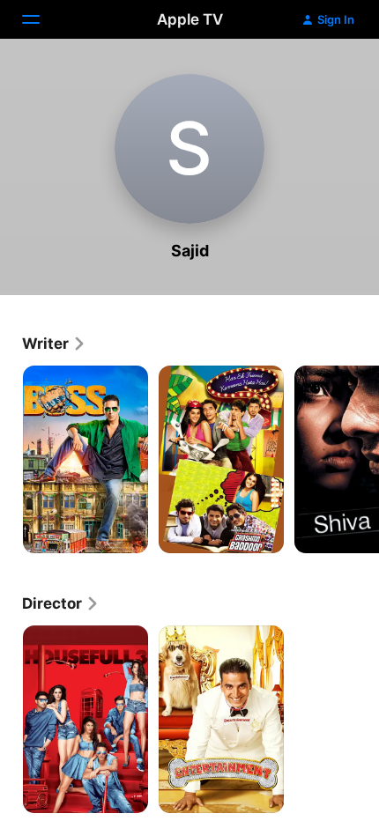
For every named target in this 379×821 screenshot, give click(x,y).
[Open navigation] (41, 19)
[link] (54, 343)
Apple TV (190, 19)
